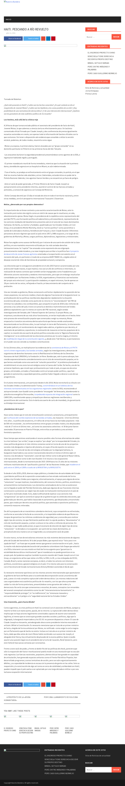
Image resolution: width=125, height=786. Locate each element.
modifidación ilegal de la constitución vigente (25, 339)
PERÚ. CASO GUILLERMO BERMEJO (69, 730)
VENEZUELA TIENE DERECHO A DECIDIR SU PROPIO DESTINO (26, 730)
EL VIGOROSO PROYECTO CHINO (101, 52)
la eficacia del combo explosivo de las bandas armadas (29, 418)
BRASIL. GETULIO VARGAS (98, 63)
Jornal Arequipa (92, 91)
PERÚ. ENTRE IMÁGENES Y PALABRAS (54, 730)
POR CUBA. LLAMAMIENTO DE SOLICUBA (61, 697)
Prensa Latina (91, 93)
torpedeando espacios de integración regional (53, 394)
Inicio (8, 19)
